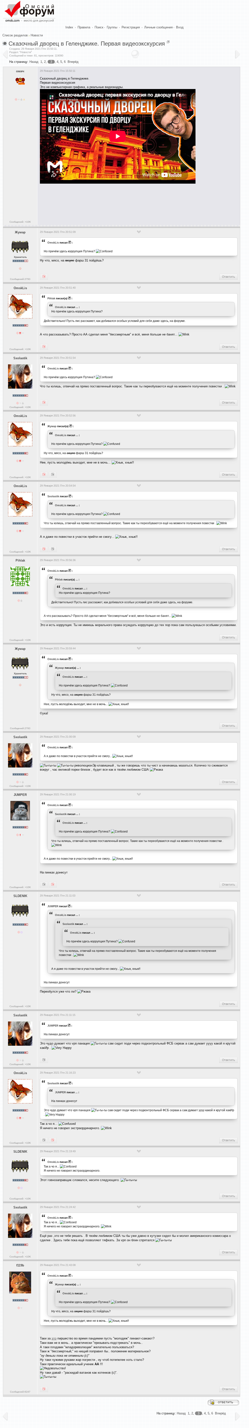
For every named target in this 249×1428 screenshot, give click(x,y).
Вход (180, 27)
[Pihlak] (44, 347)
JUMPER (20, 795)
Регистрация (131, 27)
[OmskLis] (44, 277)
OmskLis (53, 242)
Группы (112, 27)
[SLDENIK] (44, 885)
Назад (33, 62)
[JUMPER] (53, 549)
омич (20, 71)
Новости (37, 35)
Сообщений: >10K (20, 221)
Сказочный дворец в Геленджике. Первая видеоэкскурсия (87, 43)
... (77, 307)
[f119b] (53, 475)
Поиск (99, 27)
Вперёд (73, 62)
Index (69, 27)
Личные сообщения (158, 27)
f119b (20, 1265)
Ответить (228, 276)
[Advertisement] (128, 203)
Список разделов (15, 35)
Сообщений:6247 (20, 1391)
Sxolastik (20, 358)
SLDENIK (20, 896)
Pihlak (51, 298)
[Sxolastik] (44, 549)
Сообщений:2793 (20, 279)
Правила (84, 27)
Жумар (20, 232)
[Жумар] (44, 475)
